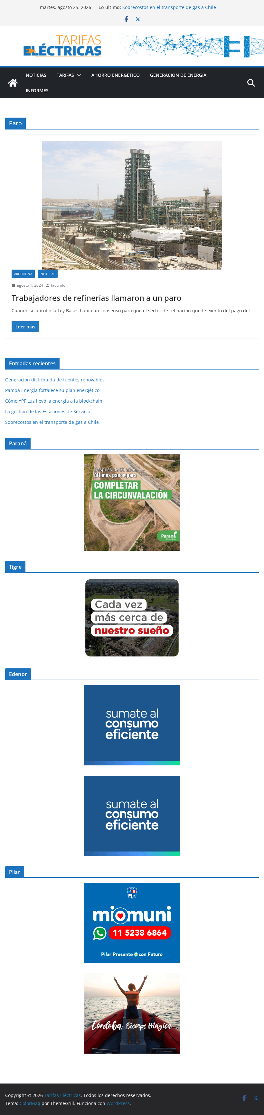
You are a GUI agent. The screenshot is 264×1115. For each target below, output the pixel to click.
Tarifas (65, 75)
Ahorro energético (115, 75)
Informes (37, 90)
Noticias (36, 75)
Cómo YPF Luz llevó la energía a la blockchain (53, 401)
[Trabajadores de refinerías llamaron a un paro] (132, 205)
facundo (58, 285)
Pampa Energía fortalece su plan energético (52, 390)
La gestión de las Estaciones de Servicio (164, 7)
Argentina (23, 274)
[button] (77, 75)
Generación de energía (178, 75)
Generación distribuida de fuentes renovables (55, 380)
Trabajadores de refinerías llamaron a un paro (97, 297)
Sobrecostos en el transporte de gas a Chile (52, 422)
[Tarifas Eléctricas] (13, 83)
